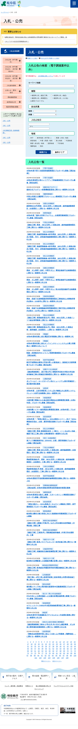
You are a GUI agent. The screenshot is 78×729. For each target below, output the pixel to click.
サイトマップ (39, 689)
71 (71, 651)
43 (71, 646)
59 (28, 651)
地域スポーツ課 (48, 539)
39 (57, 646)
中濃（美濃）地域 (46, 140)
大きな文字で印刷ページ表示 (50, 58)
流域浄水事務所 (48, 296)
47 (35, 649)
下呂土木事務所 (48, 447)
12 (60, 642)
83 (64, 653)
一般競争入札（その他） (60, 98)
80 (53, 653)
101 (36, 658)
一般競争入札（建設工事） (39, 95)
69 (64, 651)
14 (67, 642)
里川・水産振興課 (49, 438)
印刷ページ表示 (32, 58)
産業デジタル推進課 (50, 369)
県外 (41, 146)
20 (39, 644)
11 (56, 642)
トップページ (5, 12)
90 (38, 655)
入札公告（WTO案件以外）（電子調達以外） (11, 69)
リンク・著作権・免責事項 (14, 686)
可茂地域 (69, 140)
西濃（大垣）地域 (62, 138)
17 (28, 644)
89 (35, 655)
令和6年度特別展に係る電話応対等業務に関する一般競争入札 (50, 337)
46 (31, 649)
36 (46, 646)
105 (53, 658)
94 (53, 655)
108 (67, 658)
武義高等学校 (48, 549)
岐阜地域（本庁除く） (44, 138)
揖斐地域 (33, 140)
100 (75, 655)
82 (60, 653)
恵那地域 (51, 143)
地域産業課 (47, 398)
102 (40, 658)
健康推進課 (47, 492)
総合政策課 (47, 416)
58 (75, 649)
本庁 (31, 138)
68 (60, 651)
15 (71, 642)
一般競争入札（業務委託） (39, 98)
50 (46, 649)
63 (42, 651)
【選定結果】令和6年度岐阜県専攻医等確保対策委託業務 (48, 488)
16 (75, 642)
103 (44, 658)
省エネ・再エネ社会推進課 (52, 593)
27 (64, 644)
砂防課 (45, 388)
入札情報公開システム (45, 76)
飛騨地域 (33, 146)
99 (71, 655)
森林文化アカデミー (50, 187)
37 (50, 646)
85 (71, 653)
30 (75, 644)
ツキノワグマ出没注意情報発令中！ (17, 41)
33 (35, 646)
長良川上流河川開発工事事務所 (53, 622)
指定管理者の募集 (12, 107)
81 (57, 653)
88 (31, 655)
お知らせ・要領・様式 (11, 91)
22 (46, 644)
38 (53, 646)
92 (45, 655)
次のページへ (57, 661)
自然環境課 (46, 631)
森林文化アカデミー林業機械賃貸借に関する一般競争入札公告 (50, 190)
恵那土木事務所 (48, 203)
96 (60, 655)
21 (42, 644)
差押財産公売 (11, 102)
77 (42, 653)
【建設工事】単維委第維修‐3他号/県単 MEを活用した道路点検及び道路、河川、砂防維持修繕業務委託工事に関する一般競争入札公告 (51, 260)
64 (46, 651)
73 (28, 653)
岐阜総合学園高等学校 (50, 565)
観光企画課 (47, 350)
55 (64, 649)
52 (53, 649)
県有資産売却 (12, 97)
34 (39, 646)
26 (60, 644)
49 (42, 649)
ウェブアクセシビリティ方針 (63, 686)
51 (50, 649)
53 (57, 649)
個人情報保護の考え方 (43, 686)
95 (56, 655)
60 (31, 651)
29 (71, 644)
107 (62, 658)
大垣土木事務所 (48, 457)
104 (49, 658)
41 (64, 646)
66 (53, 651)
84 (68, 653)
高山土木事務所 (48, 315)
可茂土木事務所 (48, 222)
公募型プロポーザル (37, 101)
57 (71, 649)
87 (27, 655)
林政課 (45, 612)
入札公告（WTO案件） (11, 61)
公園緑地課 (47, 379)
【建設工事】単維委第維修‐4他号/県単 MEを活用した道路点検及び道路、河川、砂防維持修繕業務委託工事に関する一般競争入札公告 (51, 248)
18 (31, 644)
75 (35, 653)
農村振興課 (47, 511)
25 (57, 644)
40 (60, 646)
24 (53, 644)
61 (35, 651)
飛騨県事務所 (48, 194)
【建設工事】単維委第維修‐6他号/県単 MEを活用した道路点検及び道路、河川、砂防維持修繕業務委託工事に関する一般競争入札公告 (51, 236)
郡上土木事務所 (48, 232)
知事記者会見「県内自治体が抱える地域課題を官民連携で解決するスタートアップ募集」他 (36, 37)
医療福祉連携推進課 (50, 485)
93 (49, 655)
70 (68, 651)
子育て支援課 (48, 168)
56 (68, 649)
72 (75, 651)
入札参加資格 (11, 85)
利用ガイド (29, 686)
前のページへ (46, 661)
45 (28, 649)
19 (35, 644)
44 (75, 646)
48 (39, 649)
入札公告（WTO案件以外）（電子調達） (11, 78)
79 (50, 653)
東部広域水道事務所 (50, 520)
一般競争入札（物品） (60, 95)
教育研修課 (47, 213)
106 (58, 658)
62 (39, 651)
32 (31, 646)
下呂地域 (61, 143)
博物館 (45, 334)
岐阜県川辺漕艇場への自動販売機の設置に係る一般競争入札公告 (51, 561)
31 (28, 646)
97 (63, 655)
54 (60, 649)
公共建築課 (46, 575)
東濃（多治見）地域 (37, 143)
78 (46, 653)
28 (68, 644)
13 (64, 642)
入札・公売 (6, 121)
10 (53, 642)
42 (68, 646)
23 (50, 644)
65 (50, 651)
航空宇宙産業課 (48, 360)
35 (42, 646)
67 (57, 651)
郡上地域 (59, 140)
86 (75, 653)
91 (42, 655)
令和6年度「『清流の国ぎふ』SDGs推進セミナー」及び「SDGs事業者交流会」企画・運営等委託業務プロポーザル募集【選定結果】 (51, 421)
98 (67, 655)
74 (31, 653)
